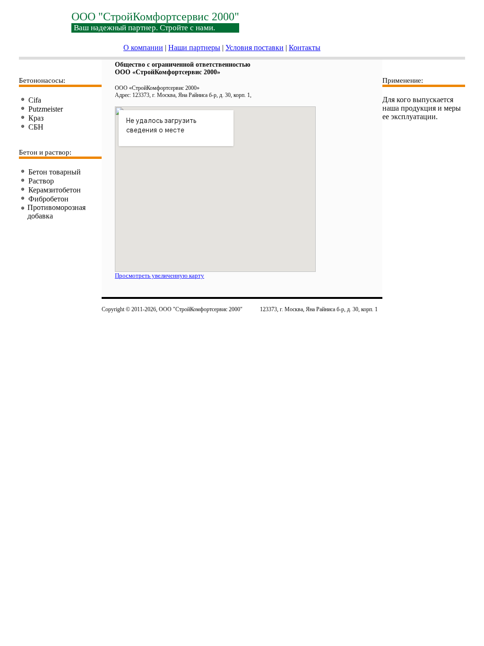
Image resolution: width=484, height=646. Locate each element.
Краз (35, 118)
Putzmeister (45, 109)
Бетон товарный (54, 172)
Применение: (402, 80)
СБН (35, 127)
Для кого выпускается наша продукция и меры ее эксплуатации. (421, 108)
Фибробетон (48, 199)
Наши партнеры (194, 48)
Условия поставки (254, 48)
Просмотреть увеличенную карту (159, 275)
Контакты (304, 48)
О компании (143, 48)
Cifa (34, 100)
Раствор (41, 181)
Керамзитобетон (54, 190)
